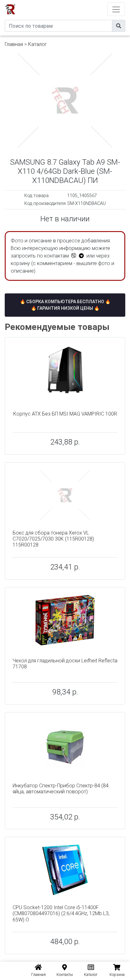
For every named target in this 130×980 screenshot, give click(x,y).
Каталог (37, 44)
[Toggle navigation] (116, 9)
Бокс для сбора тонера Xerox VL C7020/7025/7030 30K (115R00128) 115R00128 (53, 539)
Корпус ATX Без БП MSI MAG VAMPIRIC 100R (65, 414)
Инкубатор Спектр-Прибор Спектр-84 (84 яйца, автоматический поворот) (61, 789)
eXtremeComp (73, 2)
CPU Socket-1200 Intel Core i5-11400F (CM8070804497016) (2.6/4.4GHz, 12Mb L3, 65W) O (61, 913)
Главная (14, 44)
